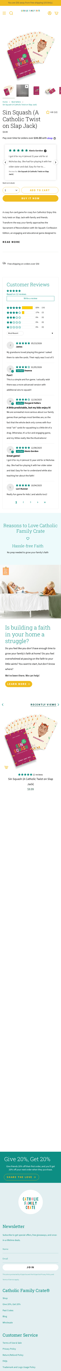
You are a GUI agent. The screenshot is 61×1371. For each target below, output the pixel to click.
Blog (5, 1316)
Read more (11, 242)
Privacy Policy (46, 1274)
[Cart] (56, 13)
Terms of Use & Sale (12, 1343)
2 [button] (23, 502)
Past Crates (8, 1310)
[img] (23, 343)
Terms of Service (8, 1279)
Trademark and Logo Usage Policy (19, 1367)
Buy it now (30, 198)
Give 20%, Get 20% (12, 1304)
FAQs (5, 1361)
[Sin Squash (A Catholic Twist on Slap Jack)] (30, 740)
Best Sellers (16, 102)
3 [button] (30, 502)
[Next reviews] (56, 162)
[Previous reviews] (5, 162)
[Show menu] (4, 13)
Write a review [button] (30, 298)
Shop (5, 1298)
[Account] (50, 13)
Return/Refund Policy (13, 1355)
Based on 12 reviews (16, 294)
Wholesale (8, 1322)
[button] (11, 13)
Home (5, 102)
